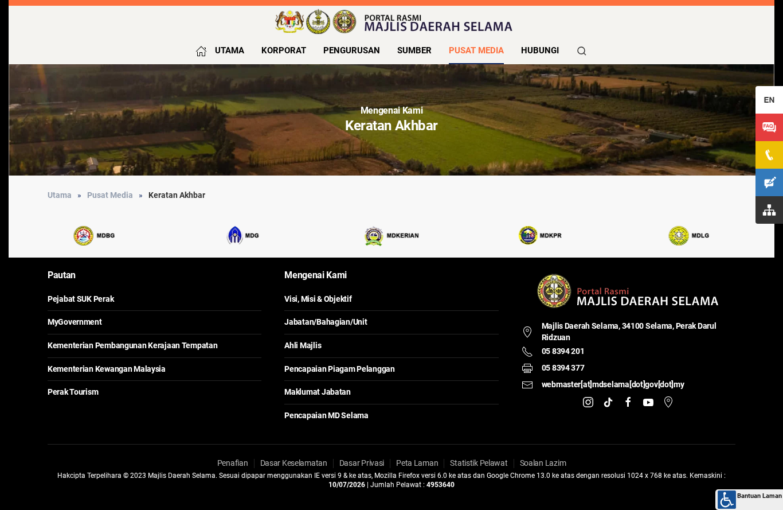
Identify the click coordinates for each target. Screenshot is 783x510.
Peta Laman (417, 463)
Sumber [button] (414, 50)
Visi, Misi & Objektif (317, 298)
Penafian (232, 463)
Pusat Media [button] (476, 50)
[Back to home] (391, 21)
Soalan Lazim (543, 463)
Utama (229, 50)
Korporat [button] (283, 50)
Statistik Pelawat (478, 463)
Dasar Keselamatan (293, 463)
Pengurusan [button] (351, 50)
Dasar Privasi (361, 463)
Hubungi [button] (540, 50)
